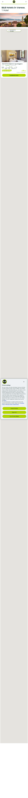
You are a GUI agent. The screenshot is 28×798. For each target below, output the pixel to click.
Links (25, 56)
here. (5, 400)
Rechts (2, 56)
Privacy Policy (10, 404)
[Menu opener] (2, 1)
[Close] (23, 381)
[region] (14, 398)
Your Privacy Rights (14, 416)
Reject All (14, 412)
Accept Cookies (14, 408)
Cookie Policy (16, 404)
